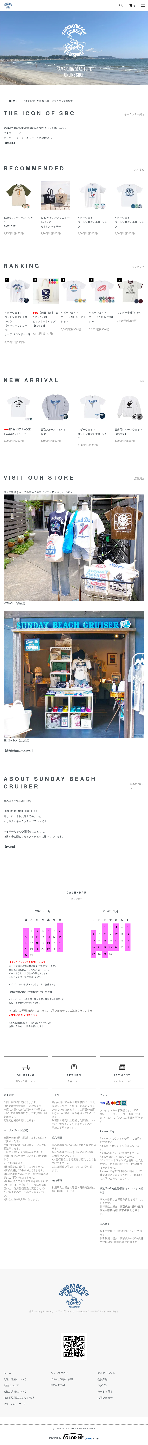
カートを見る (105, 1391)
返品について (11, 1385)
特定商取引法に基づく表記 (19, 1397)
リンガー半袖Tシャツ (129, 312)
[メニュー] (142, 5)
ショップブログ (59, 1373)
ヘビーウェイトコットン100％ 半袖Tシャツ (92, 222)
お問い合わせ (105, 1397)
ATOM (61, 1385)
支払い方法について (15, 1391)
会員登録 (102, 1379)
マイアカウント (106, 1373)
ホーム (7, 1373)
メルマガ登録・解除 (62, 1379)
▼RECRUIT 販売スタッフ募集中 (55, 101)
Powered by (55, 1437)
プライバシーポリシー (16, 1403)
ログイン (102, 1385)
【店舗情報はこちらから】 (19, 750)
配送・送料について (15, 1379)
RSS (53, 1385)
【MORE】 (10, 846)
